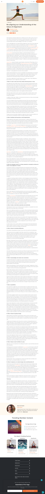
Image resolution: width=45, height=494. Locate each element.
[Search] (31, 1)
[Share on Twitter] (11, 33)
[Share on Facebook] (10, 33)
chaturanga (17, 365)
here (11, 192)
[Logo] (22, 1)
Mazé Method (20, 151)
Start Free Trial (40, 1)
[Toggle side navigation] (1, 1)
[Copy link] (13, 33)
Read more (25, 411)
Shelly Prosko (9, 62)
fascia (29, 245)
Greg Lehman (10, 370)
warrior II (17, 201)
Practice (12, 29)
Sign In (34, 1)
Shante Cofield (9, 52)
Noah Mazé (9, 151)
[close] (41, 480)
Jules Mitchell (12, 195)
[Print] (15, 33)
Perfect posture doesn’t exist (16, 371)
